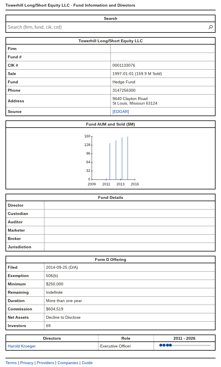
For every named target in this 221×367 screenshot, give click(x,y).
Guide (87, 362)
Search (110, 18)
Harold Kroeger (22, 346)
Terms (11, 362)
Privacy (26, 362)
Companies (68, 362)
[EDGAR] (121, 111)
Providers (45, 362)
